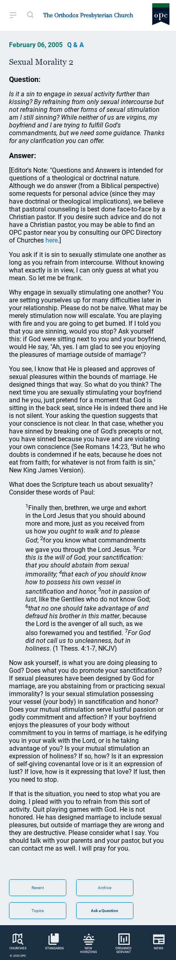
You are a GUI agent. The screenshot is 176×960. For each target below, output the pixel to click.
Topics (38, 910)
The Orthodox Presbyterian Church (88, 15)
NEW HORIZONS (88, 950)
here (51, 240)
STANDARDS (54, 948)
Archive (104, 887)
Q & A (75, 45)
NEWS (158, 948)
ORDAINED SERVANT (123, 950)
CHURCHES (18, 948)
